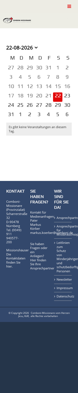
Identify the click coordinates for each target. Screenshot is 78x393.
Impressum (63, 288)
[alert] (39, 129)
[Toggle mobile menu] (69, 6)
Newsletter (63, 279)
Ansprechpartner (42, 268)
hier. (9, 266)
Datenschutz (63, 296)
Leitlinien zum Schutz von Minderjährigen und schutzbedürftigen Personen (63, 257)
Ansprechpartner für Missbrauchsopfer (63, 230)
